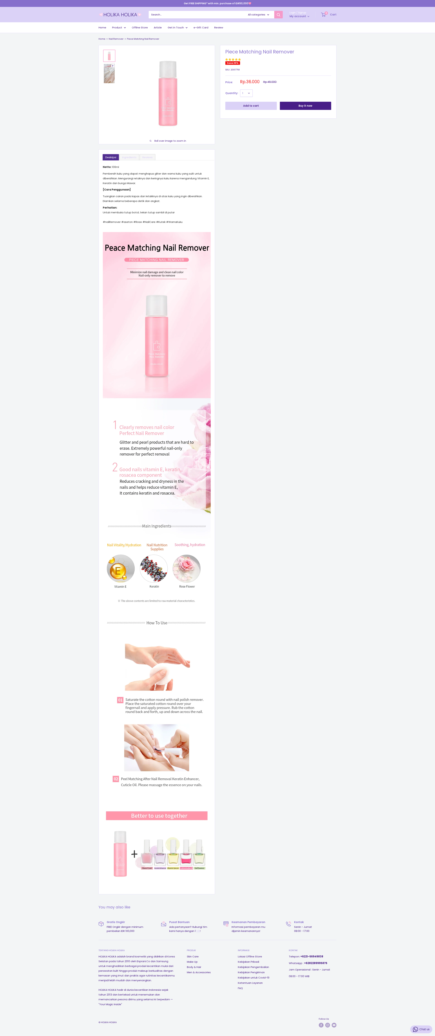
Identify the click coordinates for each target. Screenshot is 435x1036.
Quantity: (231, 93)
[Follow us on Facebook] (321, 1025)
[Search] (278, 14)
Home (102, 27)
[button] (233, 59)
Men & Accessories (199, 972)
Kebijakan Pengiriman (251, 972)
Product (117, 27)
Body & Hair (194, 967)
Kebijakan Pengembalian (253, 967)
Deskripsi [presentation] (110, 157)
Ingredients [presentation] (129, 157)
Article (158, 27)
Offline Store (140, 27)
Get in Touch (176, 27)
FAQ (240, 988)
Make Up (192, 962)
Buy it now (305, 106)
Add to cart (251, 106)
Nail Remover (116, 38)
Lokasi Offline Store (250, 956)
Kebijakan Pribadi (248, 962)
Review (218, 27)
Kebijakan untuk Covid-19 (253, 977)
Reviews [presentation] (147, 157)
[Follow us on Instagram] (327, 1025)
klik (198, 931)
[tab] (111, 157)
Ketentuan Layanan (250, 983)
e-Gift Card (201, 27)
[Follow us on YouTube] (334, 1025)
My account (298, 16)
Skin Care (193, 956)
